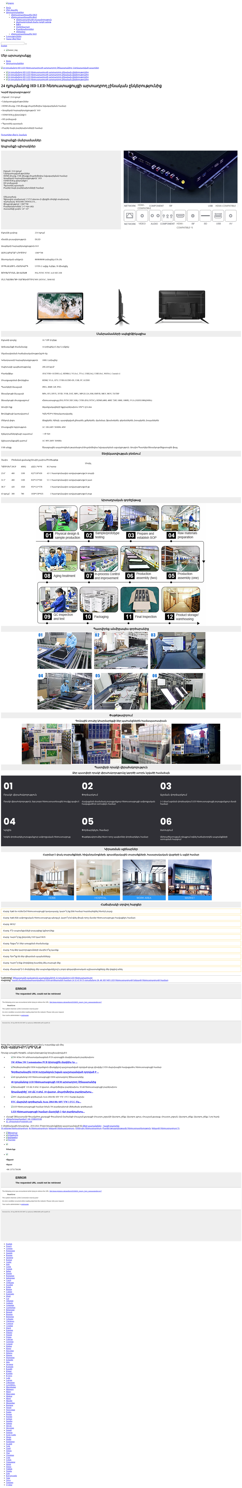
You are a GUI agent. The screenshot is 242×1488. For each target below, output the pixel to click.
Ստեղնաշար (23, 27)
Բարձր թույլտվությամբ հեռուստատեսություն (126, 1128)
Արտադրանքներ (15, 12)
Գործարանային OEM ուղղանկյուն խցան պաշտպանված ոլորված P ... (55, 1072)
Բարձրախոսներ (25, 29)
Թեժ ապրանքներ (92, 1126)
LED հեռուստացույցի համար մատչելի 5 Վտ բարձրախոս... (48, 1111)
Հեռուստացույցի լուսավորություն (34, 20)
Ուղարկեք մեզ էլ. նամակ (14, 135)
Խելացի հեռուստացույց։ (61, 1128)
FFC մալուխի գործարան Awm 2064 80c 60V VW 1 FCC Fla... (46, 1101)
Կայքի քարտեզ (111, 1126)
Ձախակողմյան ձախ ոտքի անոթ (33, 22)
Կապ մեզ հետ (13, 39)
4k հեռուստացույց (38, 1128)
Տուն (8, 8)
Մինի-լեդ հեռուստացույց (88, 1128)
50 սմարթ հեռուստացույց (14, 1128)
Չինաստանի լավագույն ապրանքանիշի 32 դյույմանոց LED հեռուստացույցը (53, 978)
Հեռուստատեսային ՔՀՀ (24, 17)
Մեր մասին (12, 10)
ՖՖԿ (18, 24)
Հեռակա (20, 32)
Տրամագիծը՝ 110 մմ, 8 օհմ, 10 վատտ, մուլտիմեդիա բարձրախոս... (52, 1092)
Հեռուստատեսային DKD (24, 15)
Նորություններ (13, 36)
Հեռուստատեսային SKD (24, 34)
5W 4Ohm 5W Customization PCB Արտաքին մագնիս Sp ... (44, 1062)
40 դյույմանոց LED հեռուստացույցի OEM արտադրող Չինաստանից (53, 1082)
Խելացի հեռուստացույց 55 (165, 1128)
